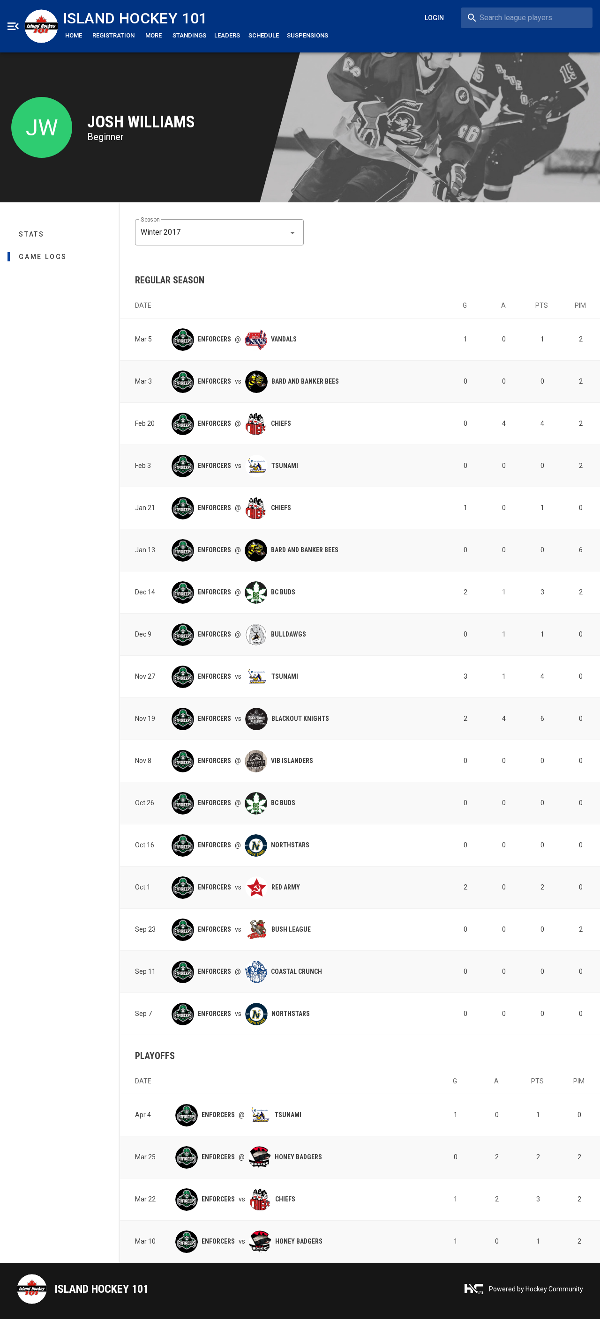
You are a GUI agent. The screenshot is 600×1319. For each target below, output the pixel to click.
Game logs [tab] (43, 256)
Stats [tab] (32, 234)
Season (150, 219)
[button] (219, 232)
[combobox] (526, 17)
